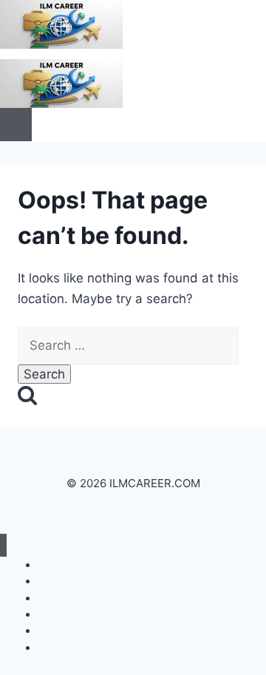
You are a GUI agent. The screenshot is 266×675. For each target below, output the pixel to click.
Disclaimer (62, 647)
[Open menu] (16, 124)
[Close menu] (3, 545)
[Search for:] (128, 345)
